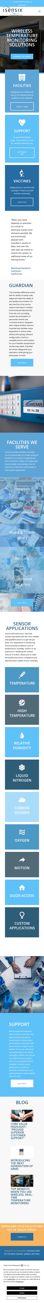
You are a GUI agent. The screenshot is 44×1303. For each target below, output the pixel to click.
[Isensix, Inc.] (18, 11)
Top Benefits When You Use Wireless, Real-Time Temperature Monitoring (22, 1196)
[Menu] (39, 11)
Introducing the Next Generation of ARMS (22, 1164)
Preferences (22, 1298)
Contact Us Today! (22, 56)
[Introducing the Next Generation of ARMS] (22, 1152)
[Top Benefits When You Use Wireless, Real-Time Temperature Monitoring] (22, 1181)
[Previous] (2, 41)
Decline (22, 1293)
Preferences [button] (19, 1281)
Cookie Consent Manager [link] (11, 1265)
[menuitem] (23, 1)
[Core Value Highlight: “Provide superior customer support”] (22, 1116)
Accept (22, 1288)
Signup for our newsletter (16, 1251)
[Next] (42, 41)
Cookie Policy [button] (11, 1279)
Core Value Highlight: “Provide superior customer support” (19, 1131)
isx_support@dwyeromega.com (22, 1)
